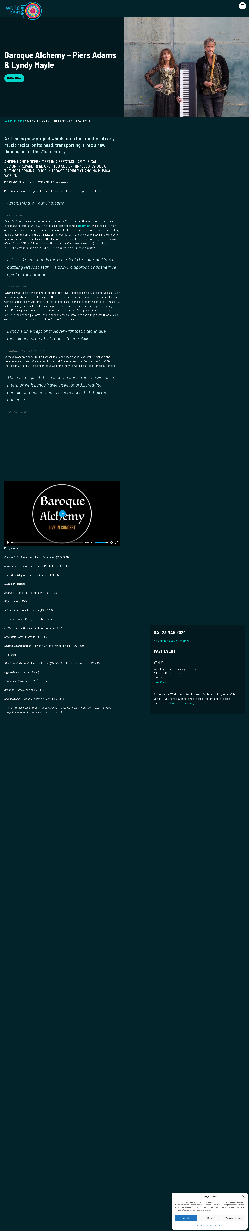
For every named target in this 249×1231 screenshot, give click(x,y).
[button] (243, 1196)
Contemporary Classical (172, 641)
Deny (209, 1218)
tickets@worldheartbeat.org (177, 703)
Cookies (200, 1225)
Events (19, 121)
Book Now (14, 78)
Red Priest (84, 225)
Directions (160, 682)
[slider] (47, 542)
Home (8, 121)
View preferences (233, 1218)
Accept (185, 1218)
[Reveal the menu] (242, 5)
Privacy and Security (213, 1225)
